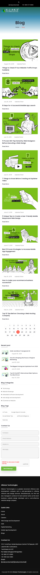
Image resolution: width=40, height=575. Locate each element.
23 (34, 332)
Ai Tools (5, 412)
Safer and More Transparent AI (20, 351)
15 (34, 329)
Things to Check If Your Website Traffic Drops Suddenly (19, 69)
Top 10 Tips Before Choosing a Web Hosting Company (18, 314)
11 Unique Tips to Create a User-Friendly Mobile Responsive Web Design (20, 217)
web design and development (11, 397)
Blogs (3, 533)
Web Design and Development (10, 521)
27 (20, 335)
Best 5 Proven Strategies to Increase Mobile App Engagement (18, 250)
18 (14, 332)
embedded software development (13, 394)
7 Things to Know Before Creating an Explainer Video (19, 180)
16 (5, 332)
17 (10, 332)
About (3, 514)
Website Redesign (8, 391)
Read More (5, 73)
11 (18, 329)
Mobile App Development (8, 530)
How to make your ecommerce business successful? (17, 281)
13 (26, 329)
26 (16, 335)
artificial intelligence (23, 416)
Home (17, 27)
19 (18, 332)
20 (22, 332)
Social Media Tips (8, 416)
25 (12, 335)
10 (14, 329)
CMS (2, 524)
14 (30, 329)
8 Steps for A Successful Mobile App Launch (18, 105)
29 (28, 335)
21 (26, 332)
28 (24, 335)
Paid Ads (5, 420)
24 (8, 335)
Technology (6, 388)
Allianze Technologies (20, 572)
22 (30, 332)
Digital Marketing (6, 527)
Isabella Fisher (21, 64)
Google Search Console (18, 412)
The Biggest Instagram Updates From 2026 (24, 366)
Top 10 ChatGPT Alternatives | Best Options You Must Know (23, 374)
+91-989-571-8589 (27, 5)
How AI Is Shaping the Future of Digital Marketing (22, 359)
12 (22, 329)
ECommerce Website (9, 400)
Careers (3, 517)
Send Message (8, 468)
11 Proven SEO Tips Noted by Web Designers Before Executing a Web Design (18, 142)
